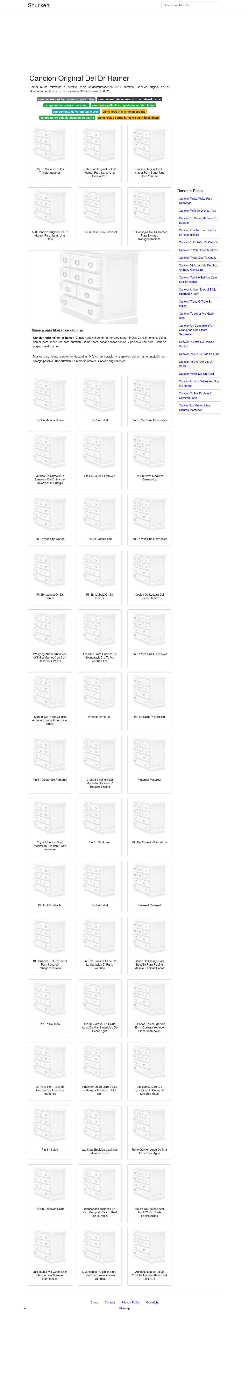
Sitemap (124, 1308)
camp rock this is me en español (124, 111)
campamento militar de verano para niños (66, 99)
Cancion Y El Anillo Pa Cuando (198, 242)
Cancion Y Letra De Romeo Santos (196, 344)
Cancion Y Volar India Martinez (198, 250)
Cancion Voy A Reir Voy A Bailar (195, 363)
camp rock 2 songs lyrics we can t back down (128, 117)
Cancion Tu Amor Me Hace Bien (196, 315)
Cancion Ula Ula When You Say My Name (199, 383)
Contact (110, 1302)
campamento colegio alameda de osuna (67, 117)
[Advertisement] (116, 27)
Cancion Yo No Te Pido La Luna (199, 354)
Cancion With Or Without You (197, 210)
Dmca (94, 1302)
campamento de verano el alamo (66, 105)
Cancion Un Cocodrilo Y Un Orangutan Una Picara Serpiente (196, 329)
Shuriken (38, 5)
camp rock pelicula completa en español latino (123, 105)
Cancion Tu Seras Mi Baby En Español (198, 220)
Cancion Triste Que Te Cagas (198, 257)
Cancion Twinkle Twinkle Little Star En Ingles (198, 279)
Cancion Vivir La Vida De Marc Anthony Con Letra (198, 267)
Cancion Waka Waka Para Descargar (195, 200)
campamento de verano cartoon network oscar (129, 99)
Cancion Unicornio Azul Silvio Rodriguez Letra (197, 291)
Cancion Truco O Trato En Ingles (195, 303)
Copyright (152, 1302)
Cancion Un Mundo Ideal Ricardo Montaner (194, 407)
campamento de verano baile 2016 (76, 111)
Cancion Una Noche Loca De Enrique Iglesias (197, 232)
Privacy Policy (130, 1302)
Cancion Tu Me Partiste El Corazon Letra (195, 395)
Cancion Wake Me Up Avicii (196, 374)
